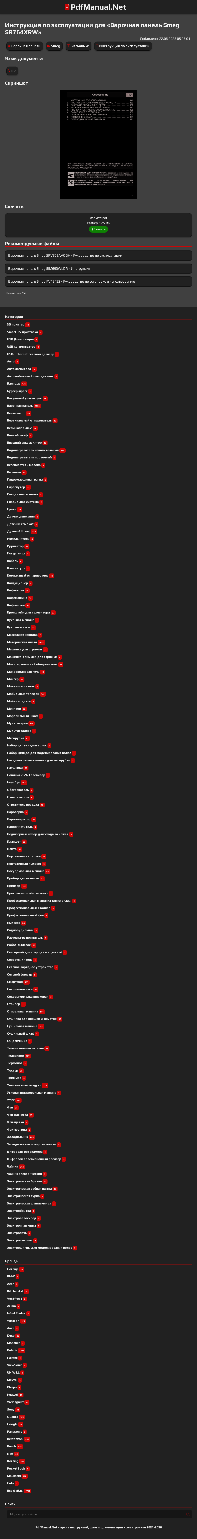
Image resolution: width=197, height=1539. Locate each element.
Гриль (14, 509)
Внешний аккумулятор (26, 442)
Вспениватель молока (25, 465)
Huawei (14, 1394)
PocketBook (17, 1468)
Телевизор (18, 1055)
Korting (15, 1461)
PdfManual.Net (98, 7)
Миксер (15, 679)
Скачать (100, 229)
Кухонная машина (22, 620)
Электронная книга (23, 1225)
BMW (12, 1276)
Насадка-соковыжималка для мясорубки (40, 760)
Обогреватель (19, 790)
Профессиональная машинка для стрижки (41, 900)
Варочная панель (26, 46)
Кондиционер (19, 583)
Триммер (16, 1078)
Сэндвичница (18, 1041)
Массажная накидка (24, 635)
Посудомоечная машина (28, 871)
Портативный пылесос (26, 863)
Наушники (17, 768)
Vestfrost (16, 1298)
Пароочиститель (21, 827)
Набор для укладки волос (28, 745)
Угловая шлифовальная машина (33, 1092)
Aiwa (12, 1328)
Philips (13, 1387)
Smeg (55, 46)
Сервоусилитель (21, 959)
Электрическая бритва (26, 1181)
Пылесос (16, 923)
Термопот (16, 1063)
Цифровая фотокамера (26, 1151)
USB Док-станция (22, 339)
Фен (12, 1107)
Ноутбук (16, 782)
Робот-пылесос (21, 945)
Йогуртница (17, 553)
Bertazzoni (18, 1439)
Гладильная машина (24, 494)
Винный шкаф (19, 435)
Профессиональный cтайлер (30, 908)
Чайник (15, 1166)
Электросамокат (21, 1240)
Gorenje (15, 1269)
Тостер (15, 1070)
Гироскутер (18, 487)
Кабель (14, 561)
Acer (12, 1284)
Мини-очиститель (22, 686)
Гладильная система (24, 502)
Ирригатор (17, 546)
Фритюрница (18, 1129)
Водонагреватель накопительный (35, 450)
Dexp (13, 1335)
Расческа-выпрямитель (26, 937)
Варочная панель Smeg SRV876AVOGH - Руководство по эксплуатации (65, 255)
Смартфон (17, 982)
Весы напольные (21, 428)
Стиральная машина (25, 1011)
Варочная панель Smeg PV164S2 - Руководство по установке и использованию (71, 281)
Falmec (14, 1358)
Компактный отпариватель (30, 575)
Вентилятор (18, 413)
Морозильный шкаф (24, 716)
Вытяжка (16, 472)
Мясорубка (17, 738)
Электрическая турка (25, 1196)
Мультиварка (20, 723)
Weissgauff (17, 1402)
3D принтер (18, 324)
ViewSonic (16, 1365)
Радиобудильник (22, 930)
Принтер (16, 886)
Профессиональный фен (27, 915)
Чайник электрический (26, 1174)
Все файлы (18, 1490)
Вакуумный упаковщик (26, 398)
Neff (12, 1454)
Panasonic (16, 1431)
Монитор (16, 708)
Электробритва (20, 1211)
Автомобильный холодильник (32, 376)
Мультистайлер (21, 731)
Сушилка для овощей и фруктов (34, 1019)
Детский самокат (22, 524)
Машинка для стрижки (26, 649)
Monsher (15, 1343)
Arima (13, 1306)
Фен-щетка (17, 1122)
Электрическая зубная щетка (31, 1188)
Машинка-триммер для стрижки (33, 657)
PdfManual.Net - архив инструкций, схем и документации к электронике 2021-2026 (98, 1527)
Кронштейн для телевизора (30, 612)
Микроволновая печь (25, 672)
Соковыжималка (22, 989)
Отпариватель (19, 797)
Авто (12, 361)
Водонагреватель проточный (31, 457)
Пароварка (17, 812)
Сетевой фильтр (21, 974)
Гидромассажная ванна (26, 479)
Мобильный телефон (26, 694)
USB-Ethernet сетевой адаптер (32, 354)
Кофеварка (17, 590)
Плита (14, 849)
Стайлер (15, 1004)
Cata (12, 1483)
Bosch (14, 1446)
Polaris (15, 1350)
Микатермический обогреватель (34, 664)
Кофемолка (18, 605)
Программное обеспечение (29, 893)
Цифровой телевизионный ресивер (35, 1159)
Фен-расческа (19, 1115)
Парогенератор (21, 819)
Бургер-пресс (19, 391)
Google (14, 1424)
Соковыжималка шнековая (29, 996)
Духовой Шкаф (21, 531)
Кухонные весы (20, 627)
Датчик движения (22, 516)
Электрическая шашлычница (30, 1203)
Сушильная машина (25, 1026)
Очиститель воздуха (25, 804)
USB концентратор (23, 346)
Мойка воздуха (20, 701)
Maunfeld (16, 1476)
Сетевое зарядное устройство (32, 967)
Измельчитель (20, 539)
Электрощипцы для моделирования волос (41, 1247)
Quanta (15, 1417)
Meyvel (14, 1380)
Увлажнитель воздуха (27, 1085)
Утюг (13, 1100)
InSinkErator (18, 1313)
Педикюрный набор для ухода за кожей (39, 834)
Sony (13, 1409)
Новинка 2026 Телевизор (27, 775)
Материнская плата (25, 642)
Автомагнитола (21, 369)
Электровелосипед (23, 1218)
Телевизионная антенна (27, 1048)
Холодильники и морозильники (33, 1144)
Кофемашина (19, 598)
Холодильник (20, 1137)
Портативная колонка (26, 856)
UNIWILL (15, 1372)
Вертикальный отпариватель (31, 420)
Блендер (16, 383)
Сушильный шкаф (22, 1033)
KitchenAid (17, 1291)
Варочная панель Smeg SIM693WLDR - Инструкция (49, 268)
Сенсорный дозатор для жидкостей (36, 952)
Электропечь (18, 1233)
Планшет (16, 841)
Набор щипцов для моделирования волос (40, 753)
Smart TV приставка (24, 332)
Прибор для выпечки (25, 878)
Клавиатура (17, 568)
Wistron (16, 1321)
